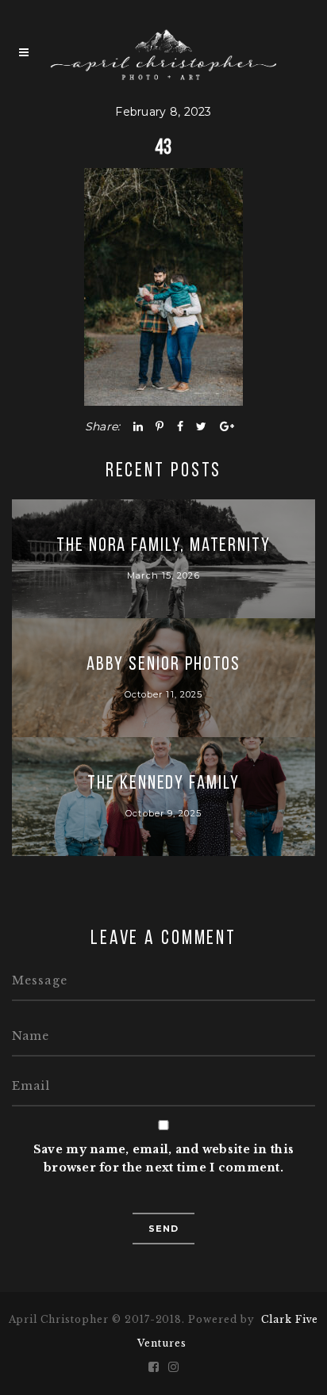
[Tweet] (201, 426)
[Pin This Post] (160, 426)
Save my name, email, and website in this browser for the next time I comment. (163, 1158)
